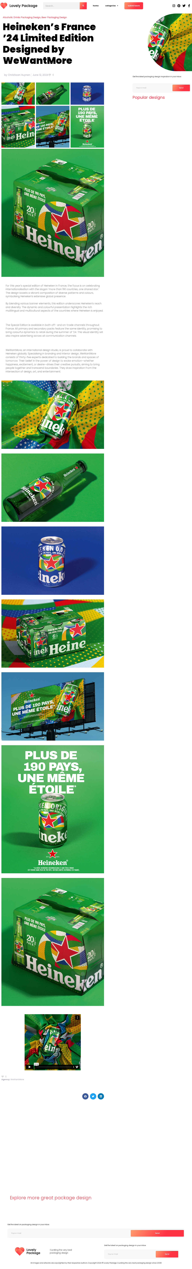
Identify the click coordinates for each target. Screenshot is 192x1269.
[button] (85, 1096)
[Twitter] (184, 5)
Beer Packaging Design (54, 17)
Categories (110, 5)
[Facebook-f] (189, 5)
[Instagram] (173, 5)
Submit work (134, 5)
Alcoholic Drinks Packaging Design (21, 17)
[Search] (83, 5)
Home (96, 5)
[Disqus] (52, 1143)
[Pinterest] (178, 5)
